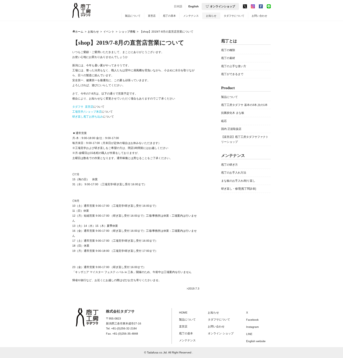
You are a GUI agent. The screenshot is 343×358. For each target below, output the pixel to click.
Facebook (252, 319)
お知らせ (211, 15)
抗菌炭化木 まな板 (232, 112)
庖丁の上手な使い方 (233, 66)
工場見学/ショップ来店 (87, 111)
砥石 (224, 121)
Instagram (252, 326)
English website (256, 341)
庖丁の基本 (169, 15)
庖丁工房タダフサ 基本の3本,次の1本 (244, 104)
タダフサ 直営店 (82, 106)
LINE (249, 334)
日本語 (178, 6)
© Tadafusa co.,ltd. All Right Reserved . (168, 352)
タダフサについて (234, 15)
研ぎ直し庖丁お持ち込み (87, 116)
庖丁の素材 (228, 58)
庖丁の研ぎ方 (229, 164)
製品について (133, 15)
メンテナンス (191, 15)
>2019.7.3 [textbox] (193, 288)
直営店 (152, 15)
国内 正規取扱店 (231, 128)
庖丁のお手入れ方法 (233, 172)
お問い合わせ (259, 15)
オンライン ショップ (221, 333)
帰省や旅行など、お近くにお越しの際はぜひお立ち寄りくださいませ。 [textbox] (116, 280)
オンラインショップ (222, 6)
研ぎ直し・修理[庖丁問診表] (238, 188)
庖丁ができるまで (232, 74)
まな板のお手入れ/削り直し (238, 180)
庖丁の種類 (228, 50)
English (193, 6)
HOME (183, 312)
